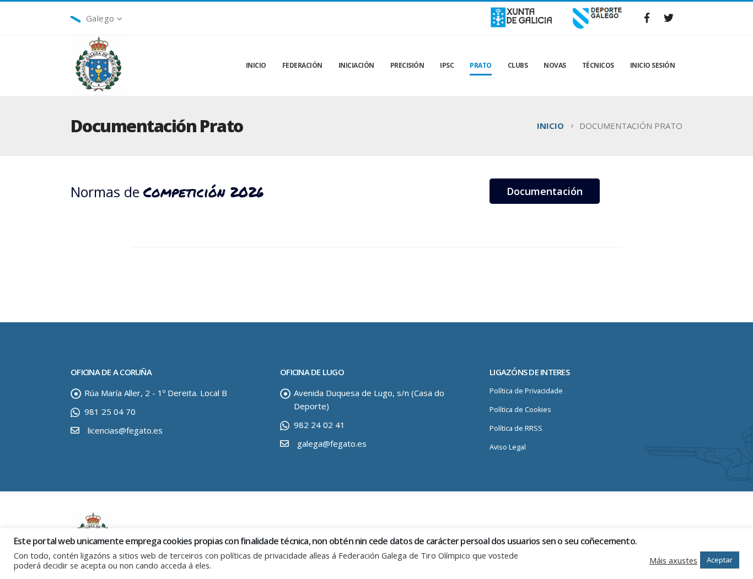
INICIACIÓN (356, 65)
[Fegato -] (98, 65)
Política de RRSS (516, 428)
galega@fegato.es (332, 443)
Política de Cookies (520, 409)
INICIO (256, 65)
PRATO (481, 65)
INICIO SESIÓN (652, 65)
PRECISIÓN (407, 65)
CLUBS (518, 65)
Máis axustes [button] (673, 560)
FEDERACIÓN (302, 65)
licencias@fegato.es (125, 430)
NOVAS (555, 65)
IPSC (447, 65)
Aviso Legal (508, 447)
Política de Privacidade (526, 391)
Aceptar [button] (720, 560)
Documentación (545, 191)
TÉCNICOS (598, 65)
